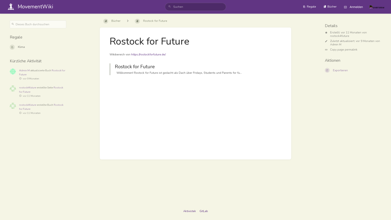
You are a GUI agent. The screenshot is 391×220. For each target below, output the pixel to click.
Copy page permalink (343, 50)
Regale (311, 7)
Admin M (335, 44)
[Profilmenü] (377, 7)
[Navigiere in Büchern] (127, 21)
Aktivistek (189, 211)
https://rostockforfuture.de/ (148, 54)
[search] (195, 7)
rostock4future (339, 36)
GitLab (204, 211)
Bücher (332, 7)
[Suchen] (169, 7)
